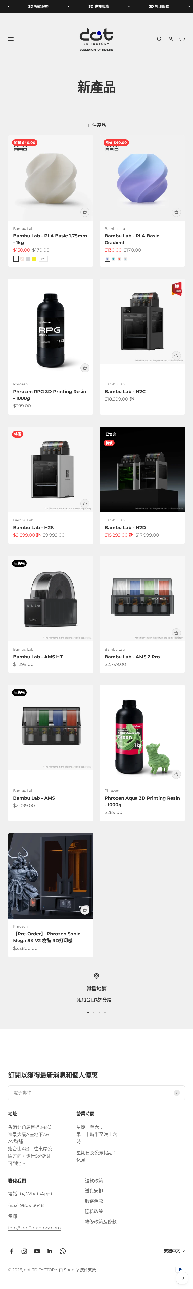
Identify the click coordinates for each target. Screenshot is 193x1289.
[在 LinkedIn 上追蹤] (49, 1251)
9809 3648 (32, 1205)
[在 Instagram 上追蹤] (24, 1251)
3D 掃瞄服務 (34, 6)
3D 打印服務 (155, 6)
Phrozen (20, 384)
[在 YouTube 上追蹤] (37, 1251)
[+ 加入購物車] (84, 212)
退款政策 (94, 1181)
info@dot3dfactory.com (34, 1228)
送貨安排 (94, 1191)
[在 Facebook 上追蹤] (11, 1251)
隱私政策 (94, 1211)
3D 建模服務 (94, 6)
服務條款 (94, 1201)
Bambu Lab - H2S (33, 527)
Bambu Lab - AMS (34, 798)
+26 (43, 259)
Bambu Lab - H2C (125, 391)
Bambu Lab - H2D (125, 527)
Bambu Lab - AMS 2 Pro (132, 657)
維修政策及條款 (101, 1222)
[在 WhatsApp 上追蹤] (62, 1251)
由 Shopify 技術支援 (77, 1269)
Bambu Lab (23, 228)
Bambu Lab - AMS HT (38, 657)
